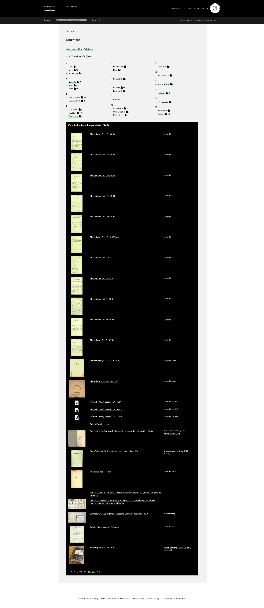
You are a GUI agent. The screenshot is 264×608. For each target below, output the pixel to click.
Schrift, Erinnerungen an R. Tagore (104, 527)
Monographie (121, 111)
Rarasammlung (169, 451)
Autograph (75, 73)
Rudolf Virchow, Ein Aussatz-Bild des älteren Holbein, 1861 (114, 451)
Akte (72, 66)
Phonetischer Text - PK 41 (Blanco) (104, 237)
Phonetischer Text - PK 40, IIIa (102, 175)
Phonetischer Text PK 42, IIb (102, 340)
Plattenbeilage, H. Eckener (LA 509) (105, 361)
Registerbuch (166, 75)
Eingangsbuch (76, 100)
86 (93, 572)
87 (96, 572)
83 (81, 572)
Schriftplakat (166, 84)
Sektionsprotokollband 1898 (102, 547)
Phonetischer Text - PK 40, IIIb (102, 196)
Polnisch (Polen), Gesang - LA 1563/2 (106, 409)
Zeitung (164, 113)
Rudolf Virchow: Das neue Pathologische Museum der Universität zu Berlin (121, 431)
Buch (73, 88)
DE (219, 20)
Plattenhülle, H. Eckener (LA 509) (104, 381)
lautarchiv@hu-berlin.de (98, 599)
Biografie (74, 81)
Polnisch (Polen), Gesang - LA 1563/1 (106, 402)
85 (89, 572)
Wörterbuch (165, 101)
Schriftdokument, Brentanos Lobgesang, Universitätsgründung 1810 (119, 514)
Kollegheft (120, 90)
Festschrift (75, 109)
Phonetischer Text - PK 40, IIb (102, 155)
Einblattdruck (77, 97)
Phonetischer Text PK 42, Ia (101, 278)
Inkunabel (119, 78)
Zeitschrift (164, 110)
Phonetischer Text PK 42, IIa (102, 319)
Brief (73, 85)
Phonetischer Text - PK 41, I (101, 258)
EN (215, 20)
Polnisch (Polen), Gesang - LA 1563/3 (106, 417)
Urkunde (164, 92)
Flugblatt (75, 112)
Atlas (73, 69)
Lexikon (116, 99)
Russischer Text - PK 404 (100, 472)
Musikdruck (120, 114)
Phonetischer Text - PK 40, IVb (103, 216)
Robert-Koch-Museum (99, 424)
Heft (117, 69)
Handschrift (121, 66)
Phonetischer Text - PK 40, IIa (102, 134)
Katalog (119, 87)
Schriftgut (88, 48)
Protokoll (164, 66)
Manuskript (120, 108)
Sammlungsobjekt (75, 48)
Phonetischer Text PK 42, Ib (101, 299)
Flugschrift (75, 115)
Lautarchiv (72, 6)
